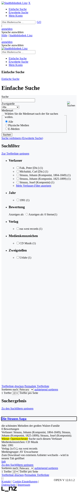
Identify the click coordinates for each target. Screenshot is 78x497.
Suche (5, 96)
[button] (72, 104)
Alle (10, 121)
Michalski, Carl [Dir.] (32, 171)
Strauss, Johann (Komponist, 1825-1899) (43, 178)
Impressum (24, 484)
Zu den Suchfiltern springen (17, 408)
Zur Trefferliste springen (15, 153)
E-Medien (14, 128)
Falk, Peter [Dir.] (29, 167)
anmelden (7, 28)
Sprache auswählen (12, 32)
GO (39, 22)
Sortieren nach (9, 389)
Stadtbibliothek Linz (20, 35)
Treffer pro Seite (28, 392)
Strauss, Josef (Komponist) (35, 182)
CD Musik (26, 243)
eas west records (29, 228)
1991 (22, 200)
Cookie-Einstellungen (25, 481)
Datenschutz (8, 484)
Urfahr (23, 257)
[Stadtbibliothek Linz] (14, 3)
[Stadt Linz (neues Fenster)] (9, 490)
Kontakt (6, 481)
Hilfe (4, 35)
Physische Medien (18, 125)
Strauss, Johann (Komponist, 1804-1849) (43, 175)
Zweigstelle (8, 103)
